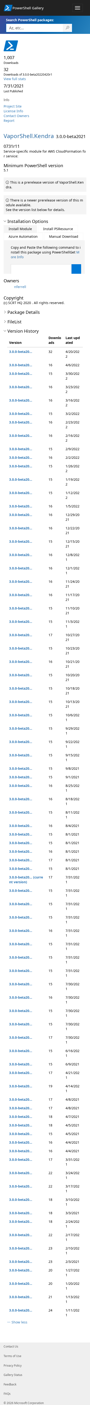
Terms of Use (12, 1356)
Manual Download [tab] (63, 236)
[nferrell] (8, 286)
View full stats (15, 79)
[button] (5, 221)
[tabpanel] (46, 266)
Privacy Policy (13, 1366)
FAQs (7, 1394)
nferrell (20, 286)
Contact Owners (16, 116)
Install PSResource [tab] (58, 229)
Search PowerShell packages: (30, 20)
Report (9, 120)
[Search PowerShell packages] (67, 28)
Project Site (13, 106)
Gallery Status (13, 1375)
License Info (13, 111)
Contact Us (11, 1346)
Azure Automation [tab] (23, 236)
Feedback (10, 1384)
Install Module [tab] (20, 229)
